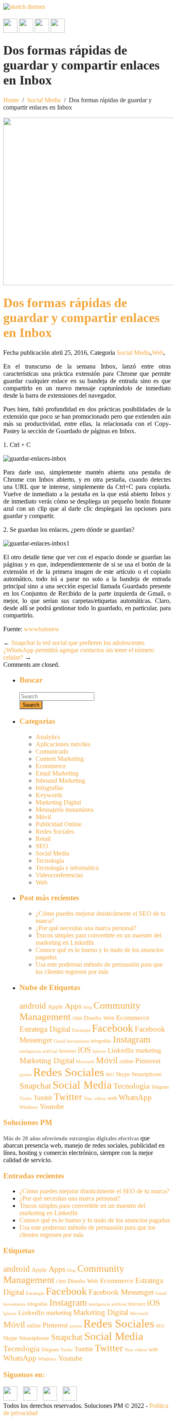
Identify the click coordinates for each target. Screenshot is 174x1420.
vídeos (100, 1098)
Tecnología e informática (67, 867)
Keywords (49, 795)
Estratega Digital (44, 1029)
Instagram (132, 1039)
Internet (67, 1051)
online (126, 1061)
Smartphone (147, 1074)
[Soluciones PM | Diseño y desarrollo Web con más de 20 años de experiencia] (24, 6)
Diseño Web (99, 1018)
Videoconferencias (59, 875)
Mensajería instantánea (64, 809)
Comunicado (52, 751)
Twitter (68, 1096)
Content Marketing (60, 758)
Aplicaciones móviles (63, 744)
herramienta (78, 1041)
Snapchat (35, 1086)
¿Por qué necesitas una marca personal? (86, 928)
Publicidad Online (59, 824)
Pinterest (148, 1061)
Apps (73, 1005)
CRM (77, 1018)
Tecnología (50, 860)
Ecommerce (51, 766)
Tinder (25, 1098)
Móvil (43, 816)
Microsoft (85, 1062)
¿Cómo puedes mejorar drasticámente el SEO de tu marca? (94, 1191)
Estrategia (81, 1030)
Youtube (52, 1106)
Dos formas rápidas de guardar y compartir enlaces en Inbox (81, 317)
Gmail (59, 1041)
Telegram (160, 1087)
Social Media (44, 100)
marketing (148, 1050)
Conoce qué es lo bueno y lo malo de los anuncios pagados (94, 1220)
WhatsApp (135, 1097)
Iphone (99, 1051)
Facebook (112, 1028)
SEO (42, 846)
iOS (84, 1050)
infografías (101, 1041)
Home (11, 100)
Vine (88, 1098)
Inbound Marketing (60, 780)
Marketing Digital (58, 802)
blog (87, 1007)
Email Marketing (57, 773)
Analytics (48, 736)
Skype (123, 1074)
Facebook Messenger (121, 1292)
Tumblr (43, 1097)
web (112, 1098)
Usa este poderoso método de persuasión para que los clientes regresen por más (99, 968)
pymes (25, 1074)
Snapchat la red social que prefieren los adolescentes (77, 642)
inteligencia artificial (38, 1051)
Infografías (49, 787)
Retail (43, 838)
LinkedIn (121, 1050)
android (32, 1006)
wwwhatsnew (41, 629)
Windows (28, 1107)
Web (157, 352)
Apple (55, 1006)
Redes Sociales (55, 831)
